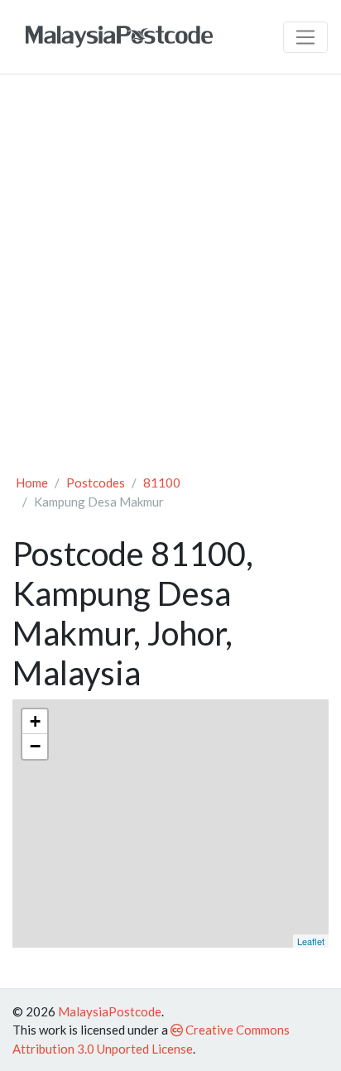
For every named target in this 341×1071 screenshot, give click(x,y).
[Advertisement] (170, 266)
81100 (161, 482)
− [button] (35, 746)
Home (32, 482)
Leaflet (310, 941)
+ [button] (35, 721)
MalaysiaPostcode (109, 1011)
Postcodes (95, 482)
